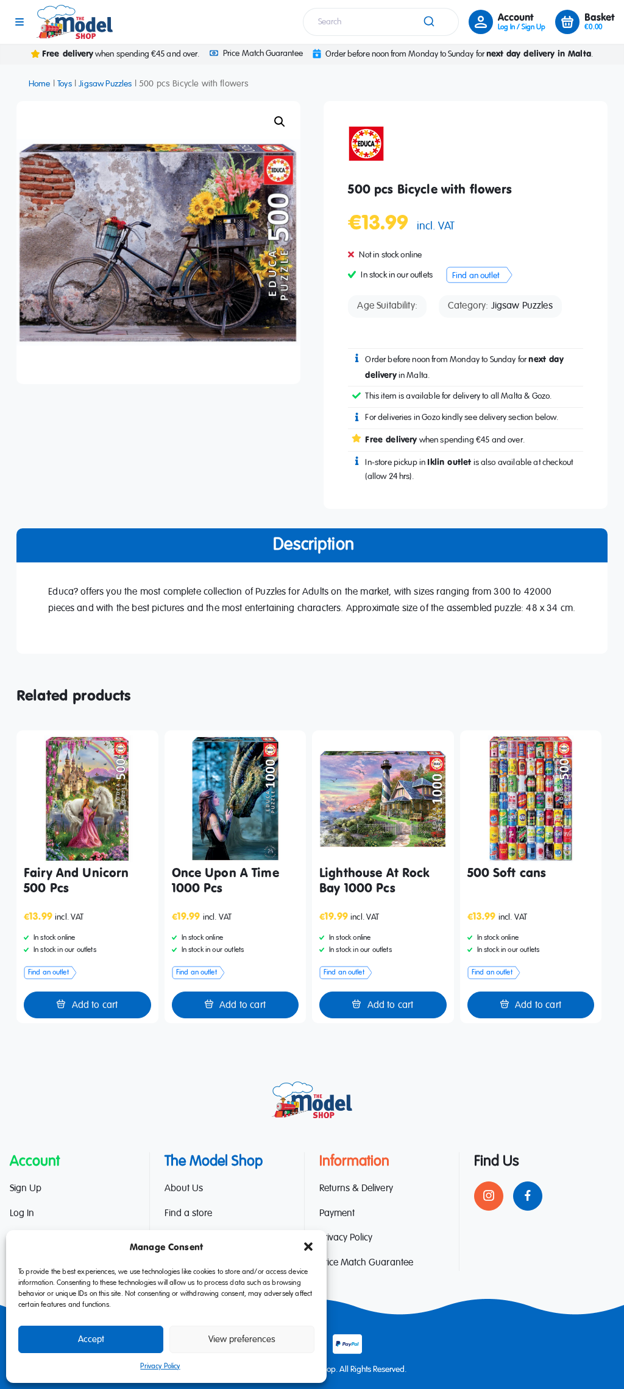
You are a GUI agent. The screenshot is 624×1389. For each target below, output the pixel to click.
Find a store (188, 1214)
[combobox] (381, 22)
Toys (64, 84)
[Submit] (430, 22)
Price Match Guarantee (262, 53)
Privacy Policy (160, 1366)
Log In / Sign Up (521, 27)
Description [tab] (313, 544)
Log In (22, 1214)
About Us (184, 1189)
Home (40, 84)
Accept (91, 1339)
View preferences (241, 1339)
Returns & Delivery (356, 1189)
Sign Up (25, 1189)
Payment (337, 1214)
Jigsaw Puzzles (105, 84)
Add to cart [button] (95, 1005)
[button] (308, 1246)
